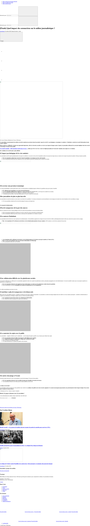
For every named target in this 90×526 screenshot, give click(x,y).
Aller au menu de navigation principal (9, 1)
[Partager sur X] (11, 60)
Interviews (4, 498)
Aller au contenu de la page (7, 2)
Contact (1, 481)
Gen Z (3, 487)
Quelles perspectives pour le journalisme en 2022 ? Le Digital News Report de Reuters (21, 445)
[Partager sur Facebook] (11, 51)
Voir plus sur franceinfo (4, 470)
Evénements (4, 499)
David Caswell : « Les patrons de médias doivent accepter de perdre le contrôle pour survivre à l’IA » (25, 427)
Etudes (1, 447)
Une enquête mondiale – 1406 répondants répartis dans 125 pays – (14, 148)
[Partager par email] (11, 79)
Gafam (3, 491)
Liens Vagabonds (5, 495)
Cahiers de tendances (6, 501)
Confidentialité (5, 523)
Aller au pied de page (6, 3)
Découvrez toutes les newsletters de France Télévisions (10, 407)
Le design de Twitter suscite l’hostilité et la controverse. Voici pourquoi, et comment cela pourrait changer (26, 463)
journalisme (2, 31)
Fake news (4, 490)
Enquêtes (4, 496)
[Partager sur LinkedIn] (11, 70)
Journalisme (4, 486)
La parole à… (5, 500)
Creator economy (5, 488)
